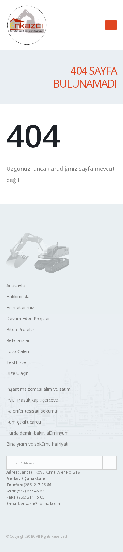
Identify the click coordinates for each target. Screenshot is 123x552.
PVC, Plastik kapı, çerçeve (32, 400)
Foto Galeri (17, 351)
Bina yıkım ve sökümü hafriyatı (37, 444)
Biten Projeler (20, 329)
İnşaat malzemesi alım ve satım (38, 389)
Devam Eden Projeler (28, 318)
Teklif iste (16, 362)
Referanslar (18, 340)
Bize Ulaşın (17, 373)
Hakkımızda (18, 296)
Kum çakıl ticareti (23, 422)
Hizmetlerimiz (20, 307)
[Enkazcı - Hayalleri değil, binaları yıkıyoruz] (26, 25)
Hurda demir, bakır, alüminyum (37, 433)
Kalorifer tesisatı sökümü (31, 411)
